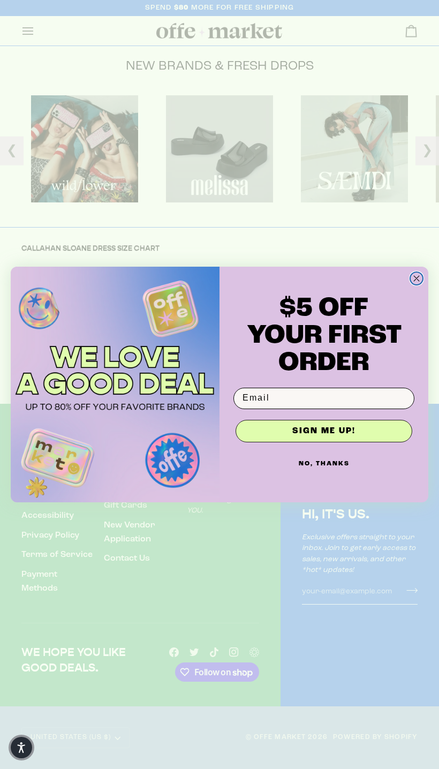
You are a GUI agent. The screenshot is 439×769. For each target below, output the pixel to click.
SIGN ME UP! (323, 431)
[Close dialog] (416, 278)
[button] (21, 747)
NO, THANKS (324, 464)
